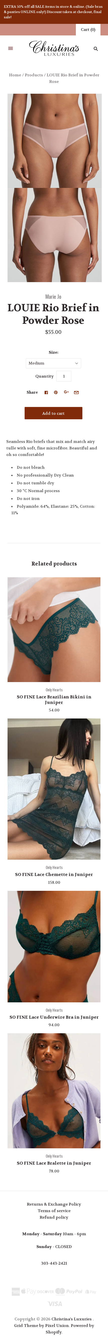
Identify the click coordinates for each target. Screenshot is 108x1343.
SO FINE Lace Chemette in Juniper (54, 874)
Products (34, 75)
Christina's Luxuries (71, 1319)
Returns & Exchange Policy (54, 1204)
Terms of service (54, 1210)
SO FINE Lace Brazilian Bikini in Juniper (54, 699)
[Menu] (11, 48)
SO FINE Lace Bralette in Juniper (54, 1163)
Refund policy (54, 1217)
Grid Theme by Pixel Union (41, 1325)
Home (15, 75)
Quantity (44, 376)
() (88, 29)
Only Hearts (54, 689)
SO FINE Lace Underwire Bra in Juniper (54, 1017)
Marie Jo (53, 296)
